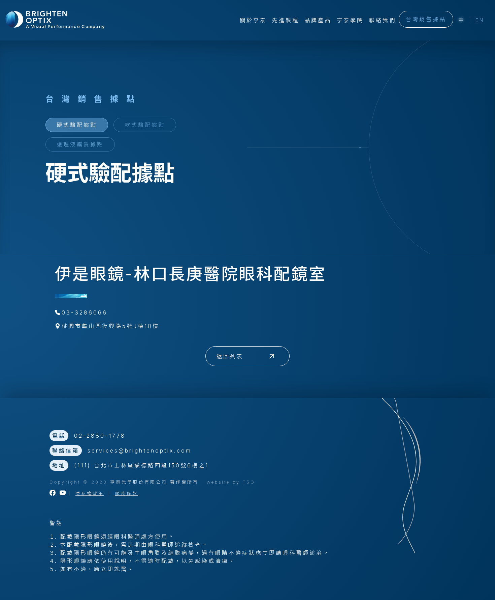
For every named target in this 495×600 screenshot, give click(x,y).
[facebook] (53, 493)
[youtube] (63, 493)
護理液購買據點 (80, 144)
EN (479, 20)
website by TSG (231, 482)
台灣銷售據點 (426, 19)
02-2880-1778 (100, 435)
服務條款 (126, 493)
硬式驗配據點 (77, 124)
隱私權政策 (89, 493)
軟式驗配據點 (145, 124)
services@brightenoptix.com (140, 450)
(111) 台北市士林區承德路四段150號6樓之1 (141, 465)
